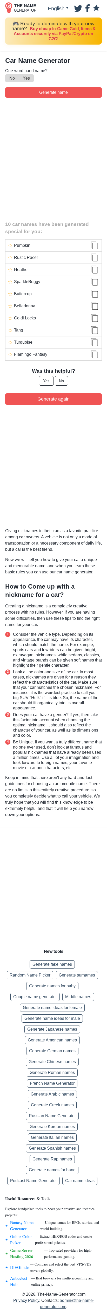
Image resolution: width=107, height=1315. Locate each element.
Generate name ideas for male (52, 1018)
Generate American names (52, 1040)
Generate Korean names (52, 1126)
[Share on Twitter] (77, 8)
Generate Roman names (52, 1072)
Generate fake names (52, 964)
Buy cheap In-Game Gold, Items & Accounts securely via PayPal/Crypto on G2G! (55, 34)
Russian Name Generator (52, 1116)
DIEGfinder (20, 1267)
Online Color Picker (21, 1239)
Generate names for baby (52, 986)
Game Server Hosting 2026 (21, 1253)
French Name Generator (52, 1083)
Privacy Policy (26, 1300)
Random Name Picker (30, 975)
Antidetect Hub (18, 1281)
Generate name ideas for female (52, 1007)
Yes (26, 78)
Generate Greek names (52, 1105)
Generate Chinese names (52, 1061)
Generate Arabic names (52, 1094)
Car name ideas (80, 1180)
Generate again (53, 399)
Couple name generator (35, 997)
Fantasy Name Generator (22, 1225)
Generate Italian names (52, 1137)
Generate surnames (77, 975)
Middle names (78, 997)
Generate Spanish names (52, 1148)
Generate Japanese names (52, 1029)
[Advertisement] (53, 158)
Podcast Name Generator (33, 1180)
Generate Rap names (52, 1159)
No (12, 78)
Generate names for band (52, 1170)
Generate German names (52, 1051)
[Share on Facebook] (87, 8)
